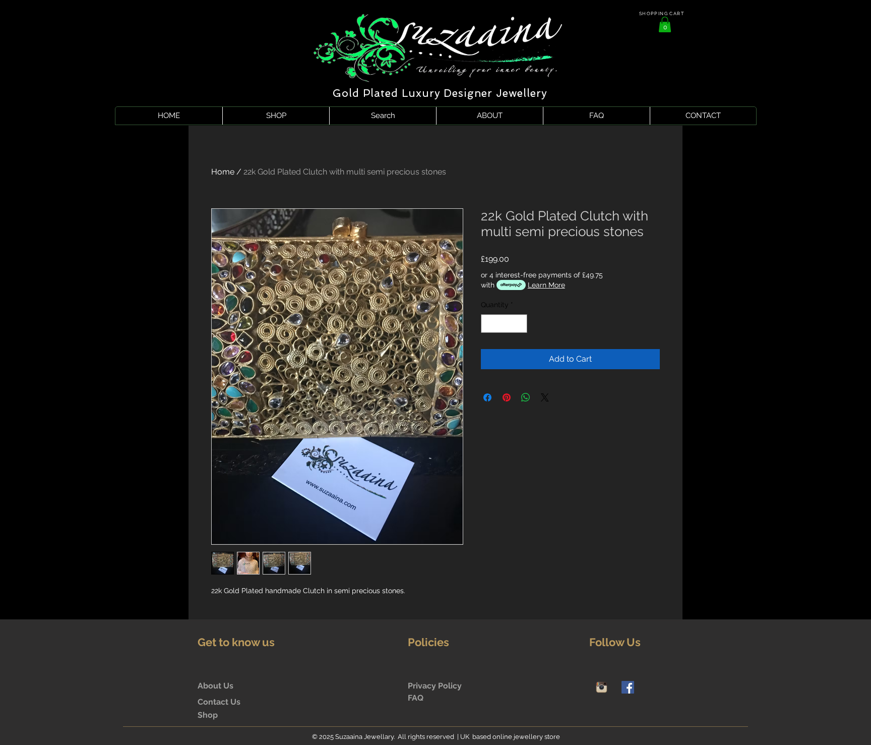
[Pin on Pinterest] (507, 397)
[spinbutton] (504, 323)
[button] (664, 24)
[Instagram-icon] (601, 687)
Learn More (546, 285)
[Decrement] (488, 323)
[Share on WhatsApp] (526, 397)
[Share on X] (545, 397)
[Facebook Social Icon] (627, 687)
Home (222, 172)
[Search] (671, 63)
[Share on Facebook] (487, 397)
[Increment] (519, 323)
